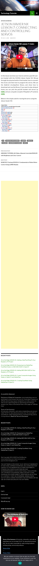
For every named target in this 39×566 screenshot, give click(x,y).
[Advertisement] (19, 265)
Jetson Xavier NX (6, 20)
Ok (20, 563)
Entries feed (4, 494)
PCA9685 (5, 143)
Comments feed (5, 498)
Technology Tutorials (9, 13)
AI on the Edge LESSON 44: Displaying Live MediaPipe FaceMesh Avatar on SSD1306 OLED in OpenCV (16, 366)
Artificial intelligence (12, 140)
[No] (37, 560)
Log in (2, 491)
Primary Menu (36, 13)
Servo (25, 143)
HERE (3, 92)
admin (14, 38)
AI (3, 140)
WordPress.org (5, 501)
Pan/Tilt (30, 140)
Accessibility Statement (8, 394)
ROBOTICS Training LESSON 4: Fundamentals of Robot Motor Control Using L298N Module (19, 162)
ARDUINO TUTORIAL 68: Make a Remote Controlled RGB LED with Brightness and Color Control (19, 153)
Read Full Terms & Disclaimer (19, 416)
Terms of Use (6, 548)
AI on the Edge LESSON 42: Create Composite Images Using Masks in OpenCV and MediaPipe (18, 376)
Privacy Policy (6, 553)
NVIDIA (23, 140)
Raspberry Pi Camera (15, 143)
